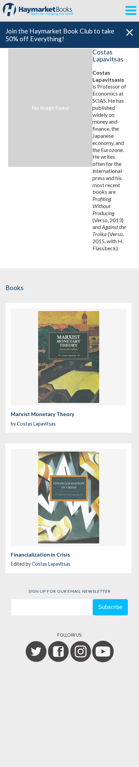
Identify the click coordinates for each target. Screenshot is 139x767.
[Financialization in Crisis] (68, 497)
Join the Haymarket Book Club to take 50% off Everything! (59, 35)
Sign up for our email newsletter (69, 591)
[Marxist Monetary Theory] (68, 357)
